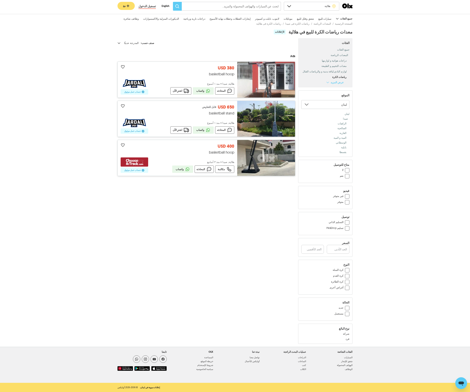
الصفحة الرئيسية (343, 23)
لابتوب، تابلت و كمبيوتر (267, 18)
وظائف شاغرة (131, 18)
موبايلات (288, 18)
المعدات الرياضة (322, 23)
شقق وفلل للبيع (305, 18)
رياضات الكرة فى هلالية (268, 23)
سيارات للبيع (325, 18)
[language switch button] (167, 6)
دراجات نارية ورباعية (194, 18)
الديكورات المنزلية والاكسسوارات (161, 18)
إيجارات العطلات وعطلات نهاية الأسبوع (230, 18)
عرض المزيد (337, 82)
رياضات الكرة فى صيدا (297, 23)
